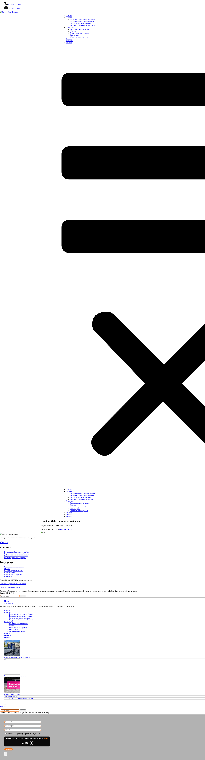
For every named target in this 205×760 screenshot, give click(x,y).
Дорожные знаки (10, 696)
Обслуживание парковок (79, 37)
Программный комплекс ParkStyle (82, 25)
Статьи (4, 542)
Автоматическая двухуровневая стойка (18, 698)
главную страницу (66, 529)
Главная (69, 16)
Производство (75, 35)
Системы (69, 18)
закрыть (3, 706)
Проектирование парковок (79, 29)
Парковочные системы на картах (82, 21)
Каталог (69, 39)
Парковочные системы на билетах (82, 19)
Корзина (69, 43)
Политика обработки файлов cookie (13, 584)
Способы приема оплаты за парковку (17, 657)
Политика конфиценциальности (11, 587)
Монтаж (73, 31)
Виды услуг (70, 27)
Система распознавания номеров (16, 676)
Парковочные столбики (12, 694)
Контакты (69, 41)
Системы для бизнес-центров (80, 23)
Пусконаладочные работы (79, 33)
